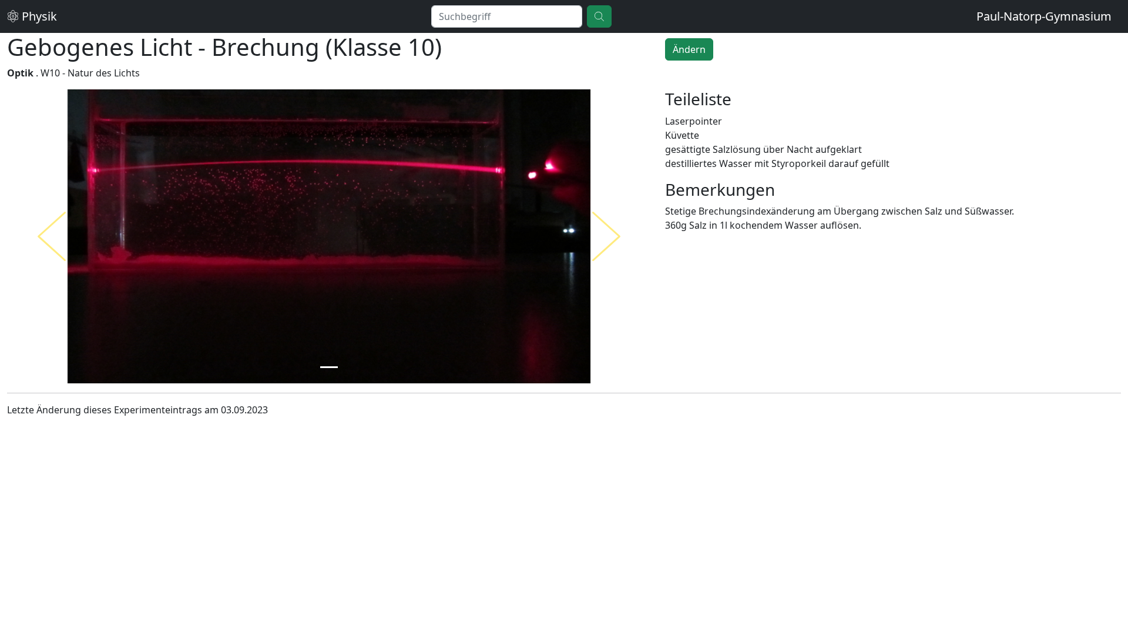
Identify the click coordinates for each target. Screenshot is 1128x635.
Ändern (689, 49)
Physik (38, 16)
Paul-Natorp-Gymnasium (1044, 16)
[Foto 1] (329, 367)
